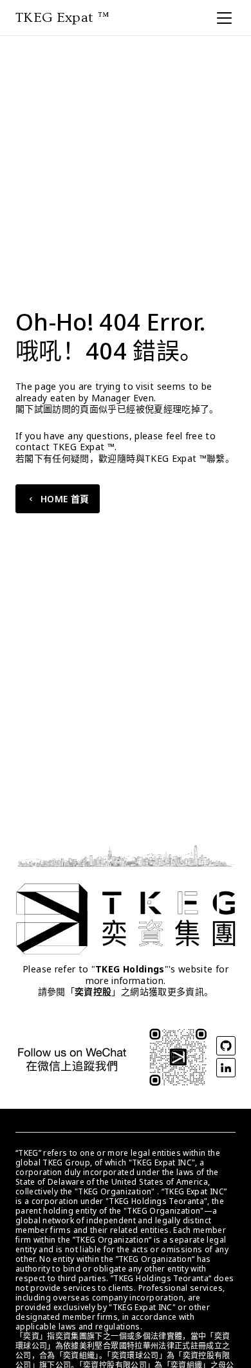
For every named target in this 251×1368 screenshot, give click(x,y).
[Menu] (224, 17)
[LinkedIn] (226, 1067)
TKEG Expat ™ (62, 18)
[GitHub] (226, 1045)
